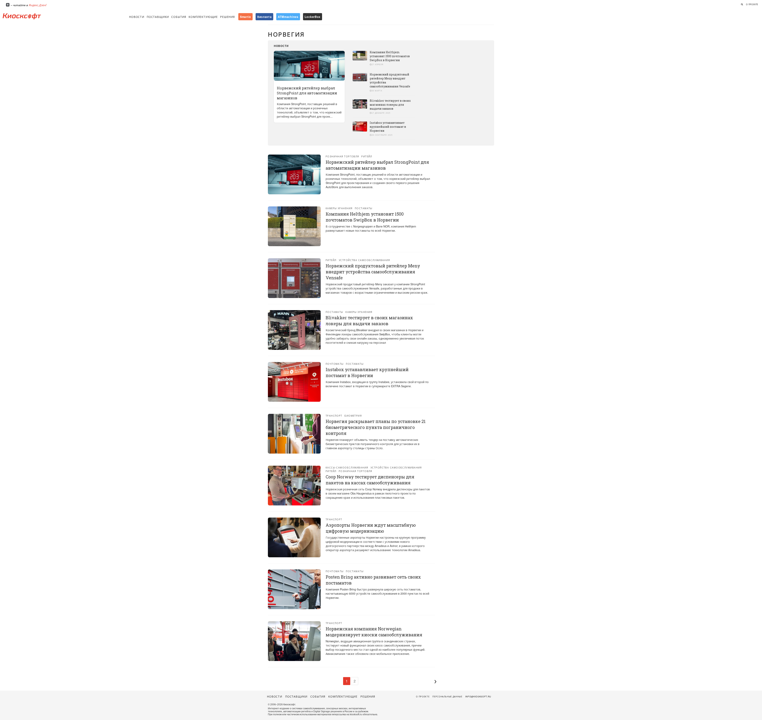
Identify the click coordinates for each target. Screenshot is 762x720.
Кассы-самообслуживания (347, 467)
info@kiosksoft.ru (478, 696)
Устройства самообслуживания (364, 260)
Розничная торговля (342, 156)
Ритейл (366, 156)
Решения (227, 17)
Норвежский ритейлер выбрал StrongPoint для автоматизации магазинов (307, 93)
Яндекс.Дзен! (37, 5)
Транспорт (334, 415)
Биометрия (353, 415)
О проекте (752, 4)
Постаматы (363, 208)
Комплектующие (203, 17)
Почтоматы (335, 363)
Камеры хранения (339, 208)
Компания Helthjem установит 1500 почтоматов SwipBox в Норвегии (390, 56)
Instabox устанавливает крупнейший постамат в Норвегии (388, 127)
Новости (136, 17)
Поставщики (158, 17)
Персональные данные (447, 696)
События (178, 17)
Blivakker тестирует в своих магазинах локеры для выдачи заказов (390, 104)
